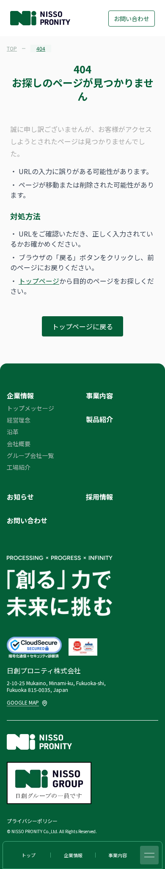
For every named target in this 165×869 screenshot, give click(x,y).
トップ (29, 855)
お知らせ (20, 497)
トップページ (39, 281)
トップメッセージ (30, 408)
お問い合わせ (131, 18)
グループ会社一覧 (30, 455)
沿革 (13, 432)
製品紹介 (99, 419)
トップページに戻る (82, 326)
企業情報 (20, 395)
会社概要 (18, 443)
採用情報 (99, 497)
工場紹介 (18, 467)
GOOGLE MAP (23, 702)
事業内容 (99, 395)
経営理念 (18, 420)
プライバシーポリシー (32, 820)
